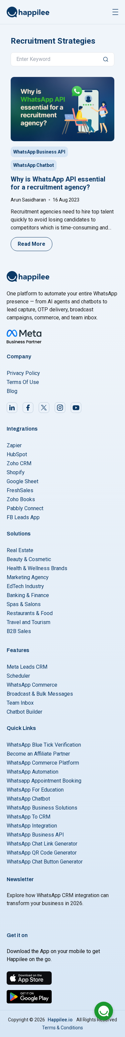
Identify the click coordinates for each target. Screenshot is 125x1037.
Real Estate (20, 550)
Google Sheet (22, 481)
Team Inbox (20, 703)
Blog (12, 391)
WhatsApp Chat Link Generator (42, 844)
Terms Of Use (23, 382)
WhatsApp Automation (32, 772)
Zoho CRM (19, 463)
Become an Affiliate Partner (38, 754)
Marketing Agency (28, 577)
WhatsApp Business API (39, 152)
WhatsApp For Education (35, 790)
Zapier (14, 445)
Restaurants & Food (30, 613)
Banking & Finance (28, 595)
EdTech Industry (25, 586)
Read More (31, 244)
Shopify (16, 472)
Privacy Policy (23, 373)
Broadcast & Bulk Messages (40, 694)
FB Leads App (23, 517)
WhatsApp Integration (32, 826)
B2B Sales (19, 631)
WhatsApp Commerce (32, 685)
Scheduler (18, 676)
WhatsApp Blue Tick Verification (44, 745)
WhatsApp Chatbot (33, 165)
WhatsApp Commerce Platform (43, 763)
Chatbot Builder (24, 712)
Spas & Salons (24, 604)
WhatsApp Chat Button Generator (45, 862)
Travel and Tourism (28, 622)
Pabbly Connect (25, 508)
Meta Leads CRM (27, 667)
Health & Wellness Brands (37, 568)
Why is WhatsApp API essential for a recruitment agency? (58, 183)
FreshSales (20, 490)
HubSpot (17, 454)
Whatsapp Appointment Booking (44, 781)
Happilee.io (60, 1019)
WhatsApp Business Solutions (42, 808)
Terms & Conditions (62, 1027)
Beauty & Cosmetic (29, 559)
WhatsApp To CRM (28, 817)
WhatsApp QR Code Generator (42, 853)
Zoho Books (21, 499)
